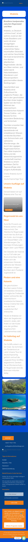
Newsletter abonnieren (12, 498)
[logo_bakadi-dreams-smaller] (7, 3)
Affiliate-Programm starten (14, 526)
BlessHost (14, 536)
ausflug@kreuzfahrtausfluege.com (14, 446)
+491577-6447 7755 (10, 442)
